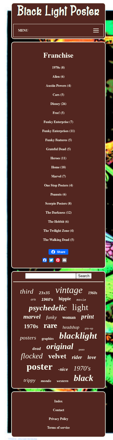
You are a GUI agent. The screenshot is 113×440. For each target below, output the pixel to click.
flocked (32, 356)
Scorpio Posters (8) (58, 203)
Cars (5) (58, 94)
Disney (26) (58, 103)
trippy (29, 380)
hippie (65, 298)
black (83, 378)
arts (33, 299)
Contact (58, 410)
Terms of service (58, 427)
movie (81, 300)
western (62, 381)
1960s (92, 293)
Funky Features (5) (58, 140)
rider (77, 357)
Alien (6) (58, 76)
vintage (69, 290)
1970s (31, 326)
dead (36, 348)
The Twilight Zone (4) (58, 230)
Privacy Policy (58, 418)
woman (69, 317)
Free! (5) (58, 112)
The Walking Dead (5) (58, 239)
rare (50, 325)
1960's (47, 299)
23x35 (44, 293)
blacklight (78, 336)
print (87, 316)
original (59, 346)
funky (51, 317)
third (26, 291)
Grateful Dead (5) (58, 149)
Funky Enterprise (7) (58, 121)
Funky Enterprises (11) (58, 131)
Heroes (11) (58, 158)
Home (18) (58, 167)
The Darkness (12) (59, 212)
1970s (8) (58, 67)
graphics (48, 339)
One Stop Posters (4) (58, 185)
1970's (82, 368)
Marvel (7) (58, 176)
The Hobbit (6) (58, 221)
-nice (63, 369)
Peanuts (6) (58, 194)
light (80, 307)
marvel (32, 316)
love (91, 357)
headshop (71, 327)
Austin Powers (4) (58, 85)
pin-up (89, 328)
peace (81, 349)
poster (40, 366)
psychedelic (48, 307)
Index (58, 401)
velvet (57, 356)
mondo (46, 381)
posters (28, 338)
